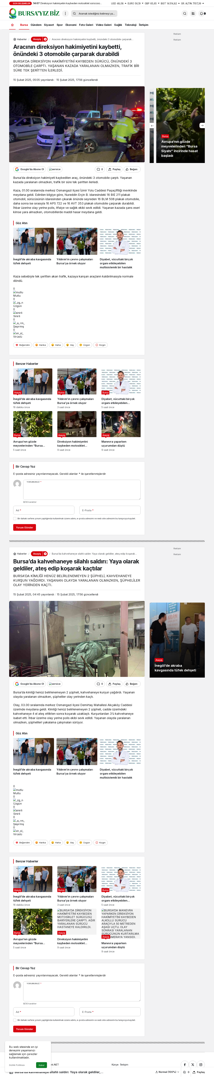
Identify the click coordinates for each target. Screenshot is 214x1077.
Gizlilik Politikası (17, 1065)
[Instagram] (201, 1065)
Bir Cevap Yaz (25, 466)
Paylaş (201, 1072)
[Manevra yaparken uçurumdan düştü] (121, 431)
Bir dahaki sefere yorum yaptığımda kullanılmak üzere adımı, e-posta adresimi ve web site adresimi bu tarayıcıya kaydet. (77, 518)
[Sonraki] (202, 125)
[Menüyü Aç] (65, 13)
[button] (193, 13)
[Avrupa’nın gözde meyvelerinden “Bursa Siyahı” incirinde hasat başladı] (32, 431)
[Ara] (184, 13)
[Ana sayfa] (12, 25)
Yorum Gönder (24, 527)
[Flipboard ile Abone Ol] (54, 169)
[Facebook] (185, 1065)
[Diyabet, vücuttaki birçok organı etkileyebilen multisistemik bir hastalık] (120, 248)
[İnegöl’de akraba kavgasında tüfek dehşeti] (33, 248)
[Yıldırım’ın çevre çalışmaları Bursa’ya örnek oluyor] (77, 248)
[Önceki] (152, 125)
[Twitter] (193, 1065)
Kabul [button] (41, 1065)
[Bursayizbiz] (34, 13)
